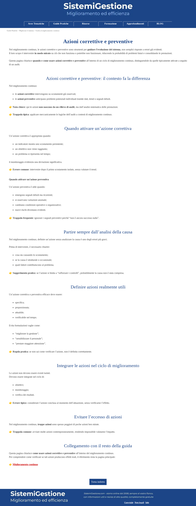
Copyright (128, 502)
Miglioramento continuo (25, 464)
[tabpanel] (98, 51)
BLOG (160, 23)
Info (147, 502)
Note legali (139, 502)
